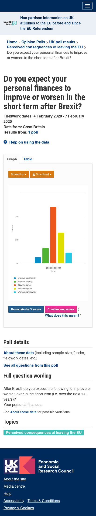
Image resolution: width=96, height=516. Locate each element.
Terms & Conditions (43, 500)
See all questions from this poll (30, 365)
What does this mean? (62, 315)
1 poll (33, 132)
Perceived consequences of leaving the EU (45, 47)
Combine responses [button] (61, 309)
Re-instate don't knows (26, 309)
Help (7, 493)
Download (42, 174)
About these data (19, 352)
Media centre (14, 486)
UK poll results (62, 41)
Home (12, 41)
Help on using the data (28, 142)
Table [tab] (28, 159)
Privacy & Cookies (18, 507)
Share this (17, 174)
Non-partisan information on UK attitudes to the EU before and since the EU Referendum (50, 23)
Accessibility (13, 500)
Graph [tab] (12, 159)
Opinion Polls (33, 41)
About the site (14, 479)
